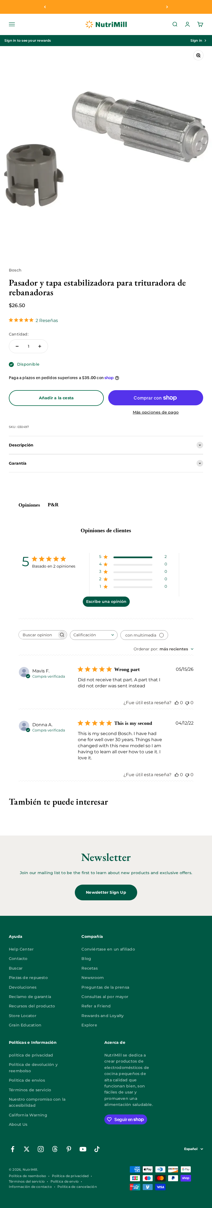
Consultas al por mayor (104, 996)
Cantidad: (18, 334)
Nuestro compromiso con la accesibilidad (37, 1102)
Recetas (89, 968)
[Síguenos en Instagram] (40, 1149)
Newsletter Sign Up (106, 892)
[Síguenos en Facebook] (12, 1149)
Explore (89, 1025)
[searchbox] (38, 634)
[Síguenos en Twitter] (26, 1149)
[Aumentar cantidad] (40, 346)
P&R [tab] (53, 504)
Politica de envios (27, 1080)
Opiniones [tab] (29, 505)
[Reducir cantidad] (17, 346)
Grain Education (25, 1025)
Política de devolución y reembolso (33, 1067)
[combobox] (94, 635)
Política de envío (65, 1181)
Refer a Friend (96, 1006)
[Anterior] (45, 7)
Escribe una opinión (106, 601)
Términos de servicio (30, 1089)
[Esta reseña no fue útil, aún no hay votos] (187, 702)
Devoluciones (23, 987)
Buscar (16, 968)
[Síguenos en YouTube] (83, 1149)
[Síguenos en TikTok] (97, 1149)
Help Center (21, 949)
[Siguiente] (167, 7)
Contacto (18, 958)
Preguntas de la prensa (105, 987)
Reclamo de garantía (30, 996)
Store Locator (22, 1015)
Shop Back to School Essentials (106, 6)
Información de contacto (30, 1187)
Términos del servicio (27, 1181)
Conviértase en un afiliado (108, 949)
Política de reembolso (27, 1176)
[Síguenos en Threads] (55, 1149)
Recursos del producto (32, 1006)
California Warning (28, 1115)
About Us (18, 1124)
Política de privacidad (70, 1176)
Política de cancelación (77, 1187)
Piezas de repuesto (28, 977)
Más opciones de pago (156, 412)
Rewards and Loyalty (102, 1015)
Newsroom (92, 977)
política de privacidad (31, 1055)
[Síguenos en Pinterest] (69, 1149)
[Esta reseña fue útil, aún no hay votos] (177, 702)
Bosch (15, 270)
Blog (86, 958)
